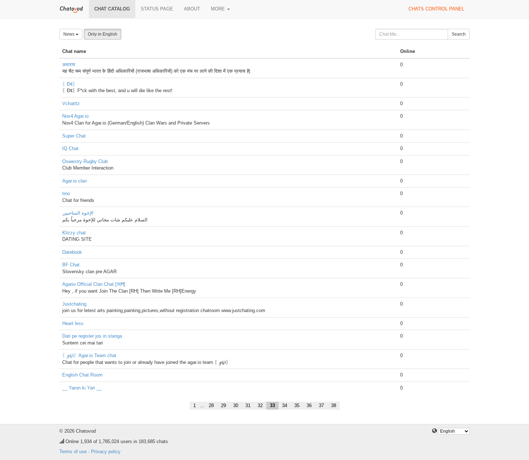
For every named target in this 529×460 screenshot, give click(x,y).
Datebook (72, 252)
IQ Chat (70, 148)
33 (272, 405)
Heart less (72, 323)
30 (235, 405)
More (218, 9)
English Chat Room (82, 375)
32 (260, 405)
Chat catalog (112, 9)
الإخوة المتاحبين (78, 213)
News (69, 34)
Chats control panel (436, 9)
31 (247, 405)
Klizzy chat (74, 232)
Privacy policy (106, 451)
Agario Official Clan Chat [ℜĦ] (93, 284)
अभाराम (68, 64)
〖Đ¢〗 (69, 84)
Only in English (102, 34)
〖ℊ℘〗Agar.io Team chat (89, 355)
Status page (157, 9)
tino (66, 193)
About (192, 9)
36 (309, 405)
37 (321, 405)
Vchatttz (71, 103)
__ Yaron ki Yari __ (81, 388)
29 (223, 405)
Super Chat (74, 136)
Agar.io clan (74, 181)
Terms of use (73, 451)
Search (459, 34)
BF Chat (71, 264)
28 (211, 405)
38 (333, 405)
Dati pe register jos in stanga (92, 336)
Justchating (74, 304)
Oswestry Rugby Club (85, 161)
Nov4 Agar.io (75, 116)
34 (284, 405)
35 (296, 405)
